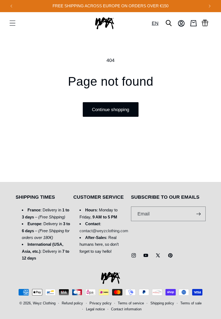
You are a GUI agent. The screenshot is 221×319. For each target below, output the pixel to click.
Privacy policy (100, 303)
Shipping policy (162, 303)
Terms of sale (191, 303)
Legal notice (95, 309)
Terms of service (131, 303)
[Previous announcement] (11, 6)
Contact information (126, 309)
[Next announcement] (210, 6)
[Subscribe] (198, 214)
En (155, 23)
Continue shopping (110, 109)
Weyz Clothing (44, 303)
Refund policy (72, 303)
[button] (12, 23)
